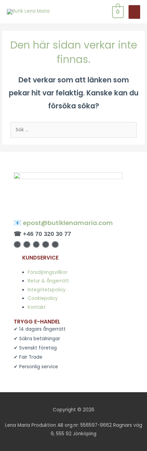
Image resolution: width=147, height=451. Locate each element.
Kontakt (37, 307)
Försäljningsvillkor (47, 272)
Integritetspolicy (47, 290)
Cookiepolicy (43, 298)
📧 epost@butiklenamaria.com (63, 222)
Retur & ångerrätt (48, 281)
